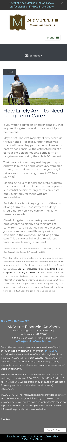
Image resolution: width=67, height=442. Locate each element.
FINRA (47, 350)
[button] (52, 37)
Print (10, 72)
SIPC (54, 350)
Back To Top (53, 430)
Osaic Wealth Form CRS (15, 321)
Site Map (6, 419)
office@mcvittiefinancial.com (33, 341)
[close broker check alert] (62, 3)
